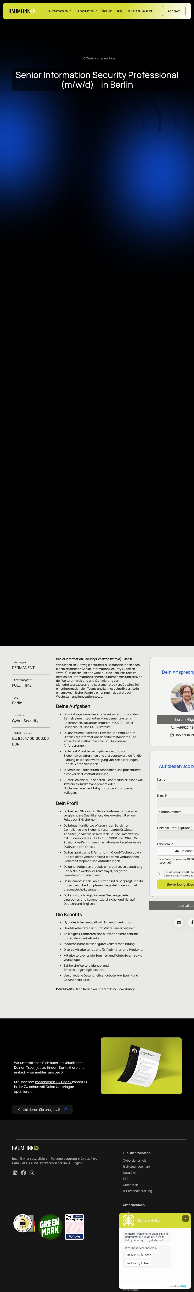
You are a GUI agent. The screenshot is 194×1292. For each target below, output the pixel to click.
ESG (126, 1179)
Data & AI (129, 1173)
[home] (22, 11)
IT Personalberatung (137, 1191)
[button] (58, 11)
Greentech (130, 1185)
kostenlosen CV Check (53, 1082)
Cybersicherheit (134, 1160)
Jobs (126, 1212)
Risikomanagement (136, 1166)
